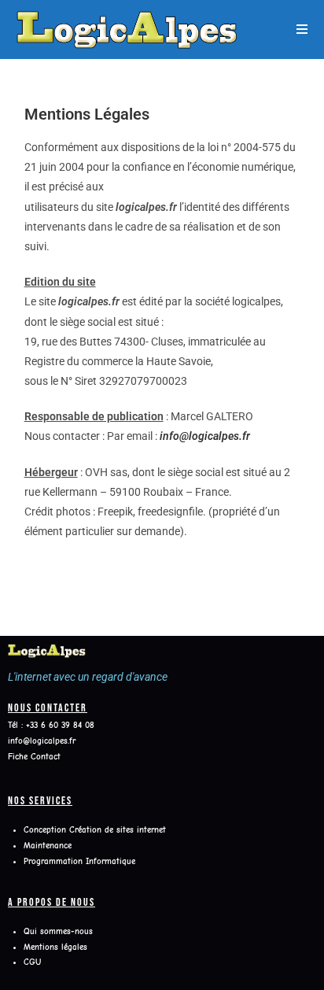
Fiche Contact (34, 757)
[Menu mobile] (302, 29)
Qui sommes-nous (60, 931)
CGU (32, 962)
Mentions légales (55, 947)
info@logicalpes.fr (205, 436)
